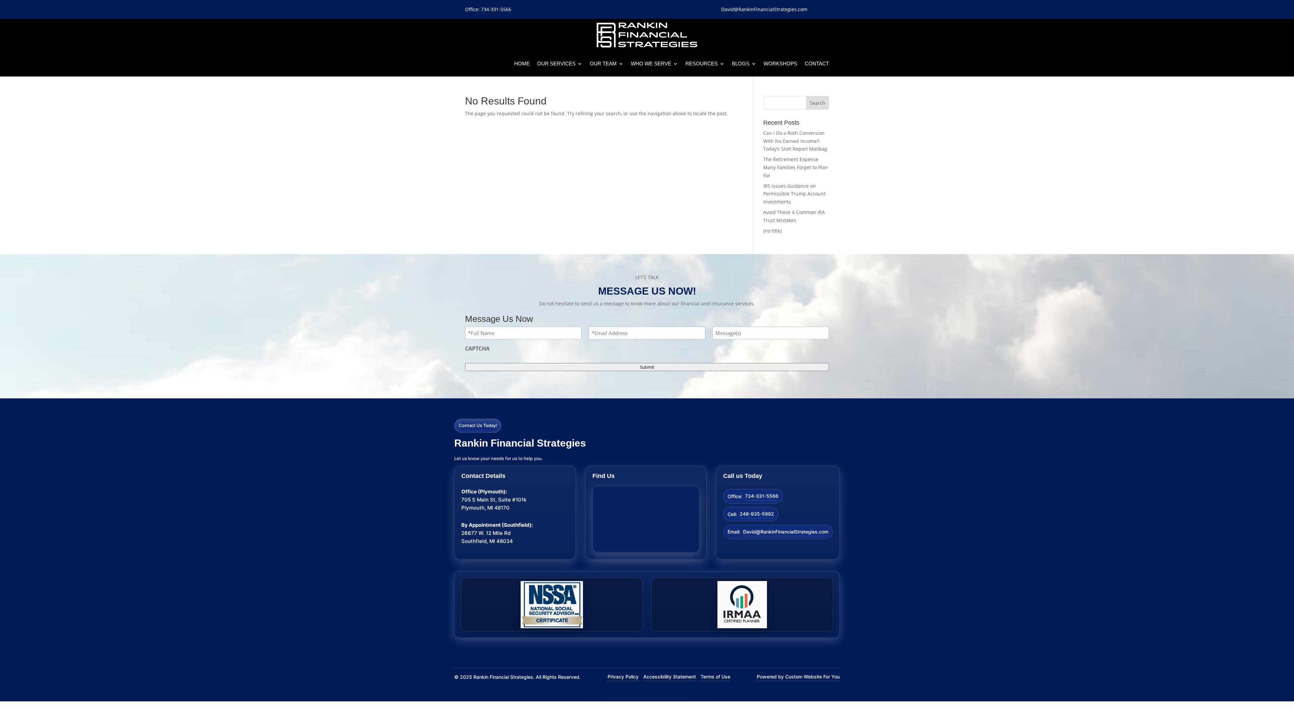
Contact (817, 63)
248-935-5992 (757, 514)
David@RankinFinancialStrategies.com (785, 532)
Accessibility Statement (669, 676)
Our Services (556, 63)
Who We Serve (651, 63)
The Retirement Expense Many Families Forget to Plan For (795, 167)
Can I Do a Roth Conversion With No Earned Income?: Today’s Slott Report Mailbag (795, 141)
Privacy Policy (623, 676)
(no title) (772, 231)
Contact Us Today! (478, 425)
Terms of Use (715, 676)
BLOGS (740, 63)
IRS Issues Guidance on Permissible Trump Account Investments (794, 194)
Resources (701, 63)
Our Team (603, 63)
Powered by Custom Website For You (798, 676)
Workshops (780, 63)
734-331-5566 (761, 496)
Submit (647, 367)
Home (522, 63)
